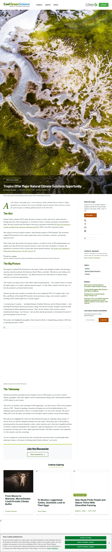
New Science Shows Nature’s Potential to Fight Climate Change (95, 285)
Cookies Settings (85, 538)
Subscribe (103, 320)
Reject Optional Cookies (85, 542)
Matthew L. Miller (80, 511)
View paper (89, 215)
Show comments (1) (37, 454)
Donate (103, 5)
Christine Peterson (11, 511)
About (56, 5)
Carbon (87, 268)
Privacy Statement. (52, 548)
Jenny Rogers (42, 511)
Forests (87, 274)
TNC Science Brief (12, 180)
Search (47, 5)
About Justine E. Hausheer (92, 258)
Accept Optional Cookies (85, 547)
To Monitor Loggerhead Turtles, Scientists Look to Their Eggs (51, 503)
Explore (39, 5)
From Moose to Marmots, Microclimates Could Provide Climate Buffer (17, 500)
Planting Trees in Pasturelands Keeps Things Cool (94, 294)
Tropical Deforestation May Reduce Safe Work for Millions (95, 290)
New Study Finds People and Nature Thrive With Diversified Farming (90, 503)
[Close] (109, 543)
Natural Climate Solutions (92, 271)
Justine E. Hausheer (10, 190)
